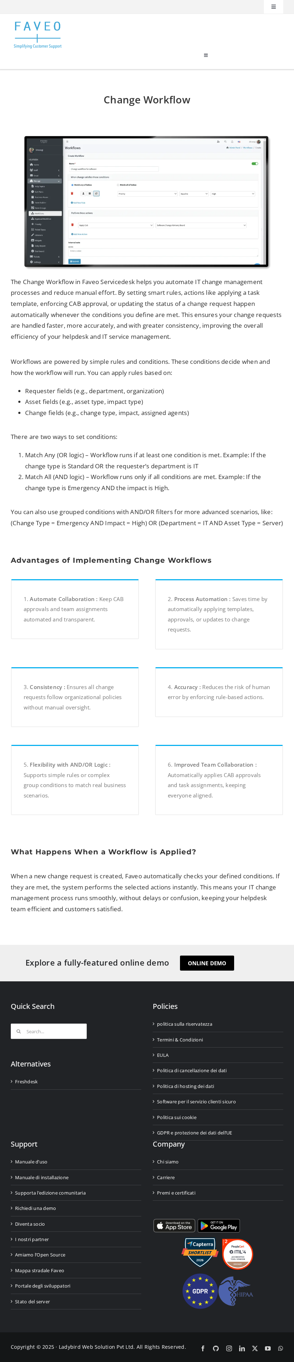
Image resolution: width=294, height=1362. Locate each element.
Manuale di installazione (41, 1177)
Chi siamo (168, 1161)
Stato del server (32, 1301)
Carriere (166, 1177)
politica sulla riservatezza (184, 1024)
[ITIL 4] (238, 1241)
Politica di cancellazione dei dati (192, 1070)
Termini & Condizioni (180, 1039)
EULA (163, 1055)
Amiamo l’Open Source (40, 1254)
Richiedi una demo (35, 1208)
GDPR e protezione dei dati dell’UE (194, 1132)
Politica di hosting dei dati (185, 1086)
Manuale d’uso (31, 1161)
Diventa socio (30, 1224)
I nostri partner (32, 1239)
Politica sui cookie (176, 1117)
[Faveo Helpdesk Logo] (38, 24)
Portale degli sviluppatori (43, 1286)
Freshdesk (26, 1081)
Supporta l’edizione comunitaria (50, 1193)
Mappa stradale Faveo (39, 1270)
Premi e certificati (176, 1193)
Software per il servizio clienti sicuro (196, 1101)
